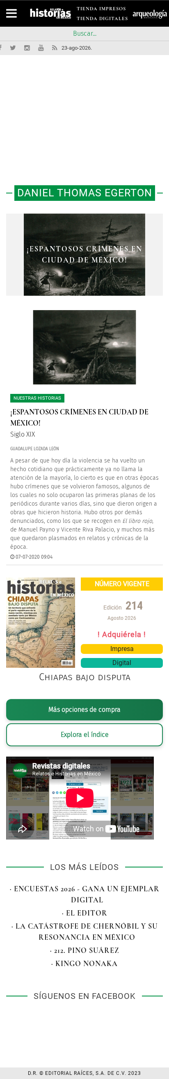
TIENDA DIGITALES (102, 19)
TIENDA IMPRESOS (101, 10)
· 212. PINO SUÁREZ (84, 950)
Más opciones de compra (84, 709)
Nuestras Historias (37, 398)
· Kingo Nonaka (84, 963)
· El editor (84, 913)
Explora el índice (85, 735)
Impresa (122, 649)
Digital (121, 663)
